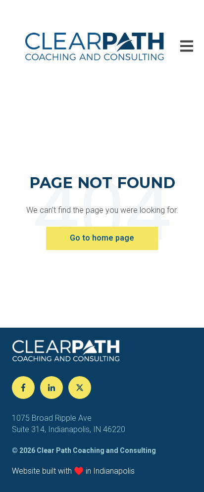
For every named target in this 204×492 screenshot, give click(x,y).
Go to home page (102, 238)
